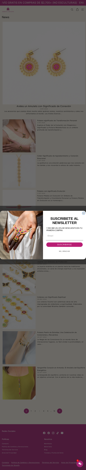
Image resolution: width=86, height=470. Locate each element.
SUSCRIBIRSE (64, 245)
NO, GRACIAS (64, 251)
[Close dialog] (83, 213)
